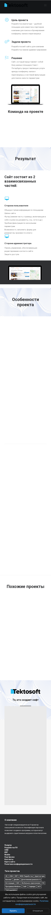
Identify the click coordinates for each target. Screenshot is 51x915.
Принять (13, 911)
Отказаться (38, 911)
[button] (45, 5)
